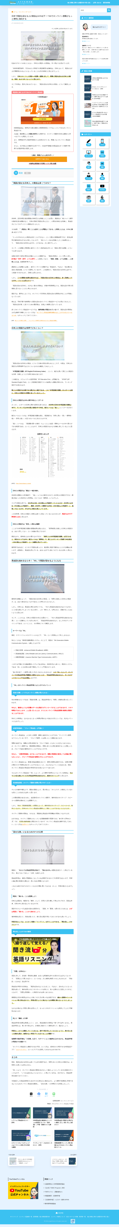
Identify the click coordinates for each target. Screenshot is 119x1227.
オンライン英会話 (62, 1104)
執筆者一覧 (82, 1216)
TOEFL (89, 189)
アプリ (102, 144)
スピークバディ (21, 1049)
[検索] (109, 10)
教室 (102, 201)
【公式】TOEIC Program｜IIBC (55, 1188)
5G (54, 1104)
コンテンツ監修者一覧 (25, 1216)
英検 (102, 167)
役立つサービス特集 (72, 1216)
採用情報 (35, 1216)
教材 (89, 201)
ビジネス (88, 178)
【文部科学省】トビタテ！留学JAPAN (57, 1199)
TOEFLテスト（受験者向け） (54, 1192)
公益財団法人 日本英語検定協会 (55, 1184)
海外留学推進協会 (50, 1203)
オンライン (88, 156)
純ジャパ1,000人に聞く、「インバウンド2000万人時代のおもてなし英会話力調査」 (36, 320)
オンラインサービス (67, 1101)
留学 (89, 167)
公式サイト (25, 824)
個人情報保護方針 (44, 1216)
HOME (60, 1213)
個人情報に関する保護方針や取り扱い (79, 2)
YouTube (102, 189)
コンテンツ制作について (58, 1216)
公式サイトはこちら (42, 159)
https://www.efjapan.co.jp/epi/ (23, 483)
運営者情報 (106, 2)
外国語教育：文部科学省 (52, 1196)
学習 (89, 144)
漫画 (102, 178)
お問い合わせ (97, 2)
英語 (72, 1104)
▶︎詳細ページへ (86, 41)
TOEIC (102, 156)
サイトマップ (14, 1216)
